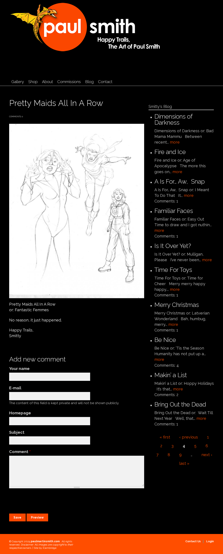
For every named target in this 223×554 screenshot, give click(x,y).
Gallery (17, 81)
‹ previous (188, 437)
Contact (105, 81)
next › (206, 454)
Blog (89, 81)
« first (165, 437)
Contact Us (193, 541)
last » (184, 463)
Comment (20, 451)
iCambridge (49, 547)
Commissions (69, 81)
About (47, 81)
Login (210, 541)
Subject (16, 432)
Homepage (20, 413)
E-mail (15, 388)
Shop (33, 81)
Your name (19, 368)
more (175, 142)
